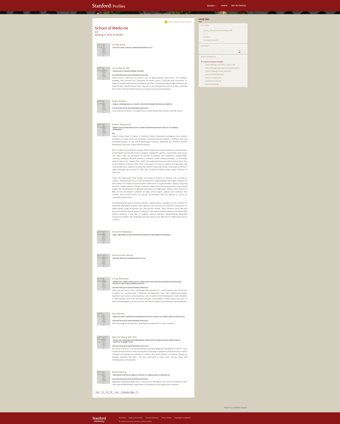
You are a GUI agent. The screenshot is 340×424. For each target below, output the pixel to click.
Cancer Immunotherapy (214, 74)
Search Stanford (151, 417)
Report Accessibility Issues (235, 407)
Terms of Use (166, 417)
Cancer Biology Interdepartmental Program (222, 68)
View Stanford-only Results (180, 22)
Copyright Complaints (182, 417)
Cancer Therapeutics (213, 77)
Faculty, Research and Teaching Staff (217, 30)
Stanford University (103, 419)
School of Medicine (208, 56)
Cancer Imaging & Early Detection (218, 71)
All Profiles (205, 25)
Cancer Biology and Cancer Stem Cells (220, 64)
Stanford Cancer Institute (213, 61)
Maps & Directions (136, 417)
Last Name (205, 46)
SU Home (122, 417)
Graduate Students (210, 40)
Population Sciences (213, 81)
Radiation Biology (212, 84)
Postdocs (207, 37)
